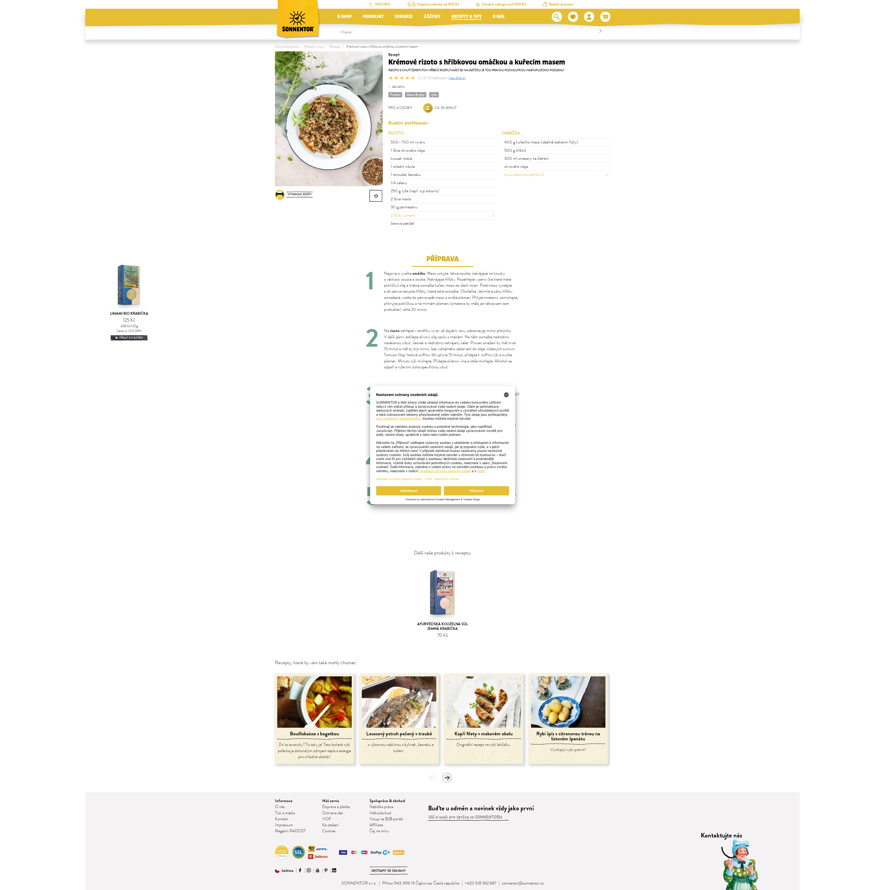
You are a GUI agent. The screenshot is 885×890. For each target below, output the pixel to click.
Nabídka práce (381, 807)
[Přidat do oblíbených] (376, 196)
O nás (498, 16)
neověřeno (457, 78)
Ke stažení (330, 825)
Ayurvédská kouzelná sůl (524, 174)
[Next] (447, 778)
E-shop (344, 16)
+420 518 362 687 (480, 883)
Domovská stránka (287, 46)
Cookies (329, 831)
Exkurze (404, 16)
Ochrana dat (332, 813)
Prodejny (373, 16)
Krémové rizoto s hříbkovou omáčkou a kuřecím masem (382, 46)
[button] (284, 871)
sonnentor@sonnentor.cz (523, 883)
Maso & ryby (416, 94)
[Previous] (432, 778)
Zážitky (432, 16)
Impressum (284, 825)
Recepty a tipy (466, 16)
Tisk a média (285, 813)
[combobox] (472, 31)
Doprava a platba (336, 807)
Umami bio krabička (129, 313)
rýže (434, 94)
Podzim (395, 94)
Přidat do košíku (131, 338)
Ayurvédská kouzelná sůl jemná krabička (442, 626)
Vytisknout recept (300, 194)
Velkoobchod (380, 813)
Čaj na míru (379, 831)
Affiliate (376, 825)
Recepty (335, 46)
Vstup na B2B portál (386, 819)
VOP (326, 819)
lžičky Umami (403, 215)
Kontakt (281, 819)
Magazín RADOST (290, 831)
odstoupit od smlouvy (389, 871)
